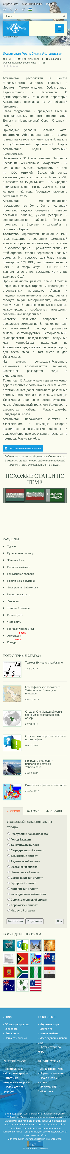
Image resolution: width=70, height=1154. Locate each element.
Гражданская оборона (20, 574)
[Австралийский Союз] (9, 985)
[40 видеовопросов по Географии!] (22, 945)
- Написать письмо (15, 1038)
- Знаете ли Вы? (13, 1069)
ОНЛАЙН (56, 811)
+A (4, 9)
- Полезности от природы (13, 1089)
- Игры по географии (15, 1073)
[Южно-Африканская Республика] (22, 972)
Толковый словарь (18, 608)
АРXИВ (34, 811)
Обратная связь (32, 3)
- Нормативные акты (51, 1073)
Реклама (51, 3)
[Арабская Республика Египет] (49, 972)
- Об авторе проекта (16, 1024)
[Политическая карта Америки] (22, 985)
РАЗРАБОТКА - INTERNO (35, 1148)
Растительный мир (18, 567)
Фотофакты (14, 622)
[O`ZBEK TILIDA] (30, 9)
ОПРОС (15, 811)
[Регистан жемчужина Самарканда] (36, 945)
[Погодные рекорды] (49, 945)
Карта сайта (10, 3)
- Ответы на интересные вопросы (16, 1080)
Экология (13, 601)
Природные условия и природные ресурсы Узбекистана (39, 763)
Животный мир (16, 560)
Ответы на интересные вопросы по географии (45, 737)
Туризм (11, 546)
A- (16, 9)
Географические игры (20, 629)
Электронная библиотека (22, 587)
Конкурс (14, 642)
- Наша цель (11, 1033)
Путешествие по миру (20, 553)
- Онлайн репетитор (50, 1069)
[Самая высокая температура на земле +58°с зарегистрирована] (9, 959)
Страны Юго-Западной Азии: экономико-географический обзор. (43, 714)
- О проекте (10, 1029)
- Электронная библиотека (47, 1089)
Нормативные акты (18, 594)
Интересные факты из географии (46, 785)
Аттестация (16, 635)
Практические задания (21, 581)
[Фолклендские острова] (49, 959)
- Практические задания (48, 1080)
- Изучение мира (48, 1024)
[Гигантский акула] (9, 945)
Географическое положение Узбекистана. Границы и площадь (42, 690)
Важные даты (15, 615)
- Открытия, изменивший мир (48, 1031)
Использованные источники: (25, 448)
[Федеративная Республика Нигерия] (36, 972)
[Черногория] (9, 972)
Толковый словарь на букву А (44, 662)
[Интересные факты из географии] (36, 959)
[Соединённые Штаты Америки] (36, 985)
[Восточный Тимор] (22, 959)
